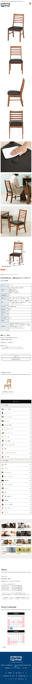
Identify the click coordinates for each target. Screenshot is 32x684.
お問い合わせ (21, 678)
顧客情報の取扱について (23, 675)
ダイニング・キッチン (11, 348)
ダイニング (11, 347)
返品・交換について (20, 672)
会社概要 (10, 672)
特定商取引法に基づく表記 (8, 675)
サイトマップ (11, 678)
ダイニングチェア (18, 347)
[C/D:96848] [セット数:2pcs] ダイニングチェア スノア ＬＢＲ (8, 393)
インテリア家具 (5, 347)
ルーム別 (3, 348)
